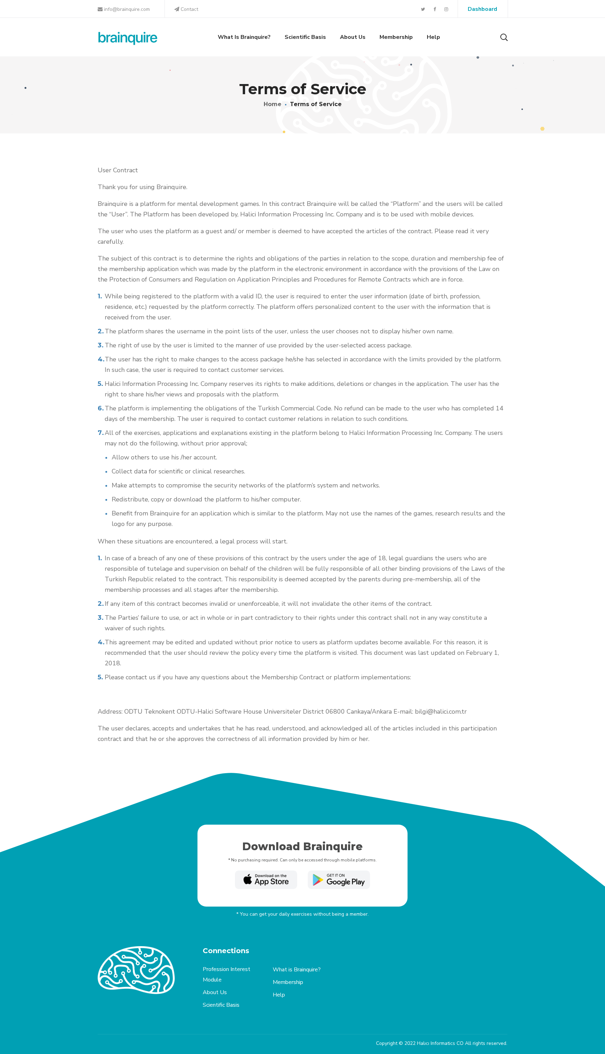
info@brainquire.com (126, 9)
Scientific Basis (221, 1005)
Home (272, 104)
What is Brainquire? (297, 969)
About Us (215, 992)
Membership (288, 982)
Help (279, 995)
